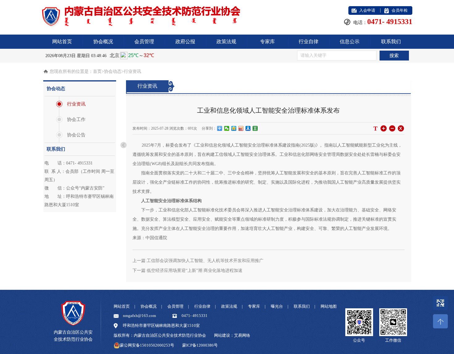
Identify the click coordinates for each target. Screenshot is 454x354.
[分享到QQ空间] (234, 128)
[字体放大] (383, 128)
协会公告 (76, 134)
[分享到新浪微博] (241, 128)
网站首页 (62, 41)
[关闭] (400, 128)
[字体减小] (392, 128)
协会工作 (76, 119)
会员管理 (144, 41)
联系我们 (391, 41)
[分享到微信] (226, 128)
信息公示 (349, 41)
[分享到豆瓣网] (255, 128)
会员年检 (400, 10)
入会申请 (367, 10)
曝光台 (277, 306)
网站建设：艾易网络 (232, 335)
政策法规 (226, 41)
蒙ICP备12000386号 (200, 345)
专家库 (267, 41)
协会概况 (103, 41)
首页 (97, 71)
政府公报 (185, 41)
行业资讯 (76, 104)
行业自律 (308, 41)
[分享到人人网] (248, 128)
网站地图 (329, 306)
